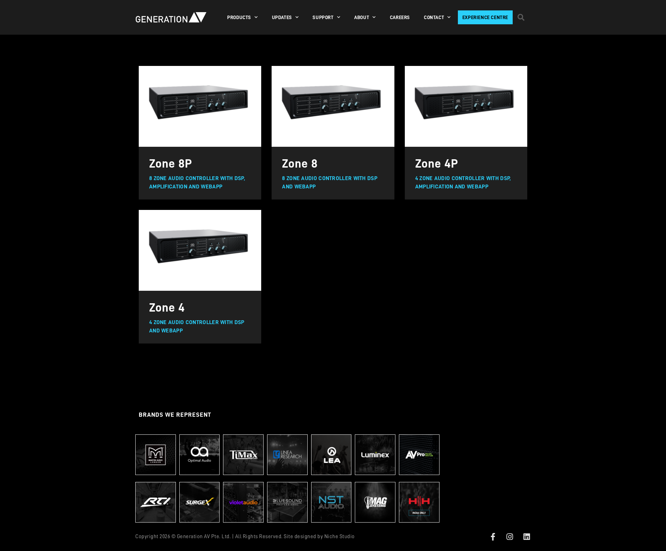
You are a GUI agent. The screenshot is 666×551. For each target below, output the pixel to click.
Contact (434, 17)
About (361, 17)
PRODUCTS (239, 17)
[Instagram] (510, 537)
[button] (521, 17)
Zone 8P (170, 164)
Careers (400, 17)
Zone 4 (167, 308)
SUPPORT (323, 17)
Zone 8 (300, 164)
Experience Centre (485, 17)
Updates (282, 17)
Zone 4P (436, 164)
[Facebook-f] (493, 537)
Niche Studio (339, 536)
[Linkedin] (526, 537)
